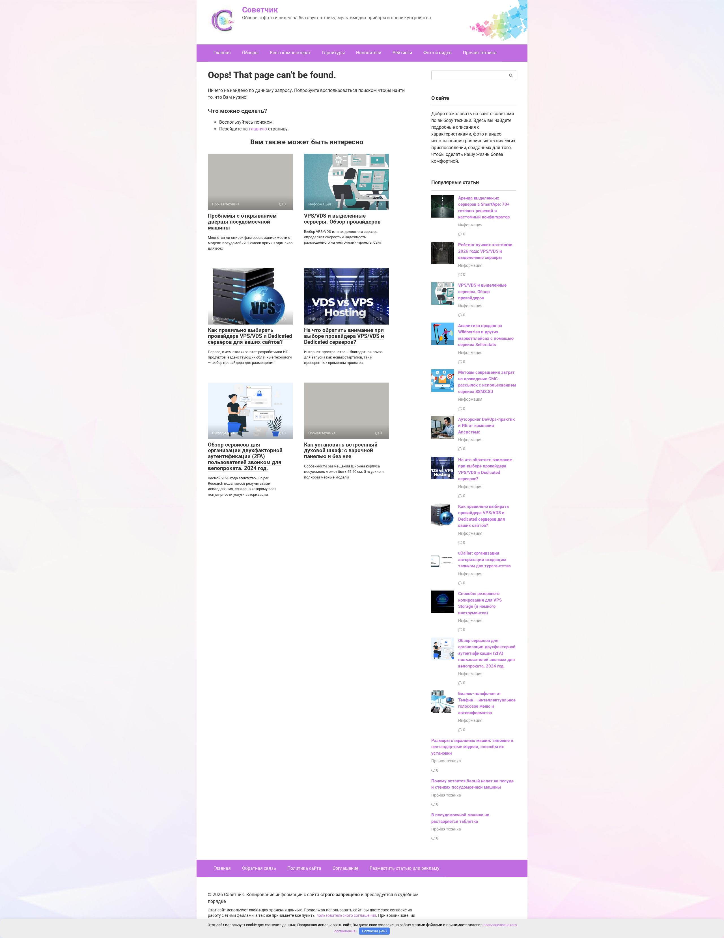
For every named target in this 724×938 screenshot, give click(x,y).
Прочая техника (480, 52)
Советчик (260, 9)
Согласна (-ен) (374, 931)
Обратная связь (259, 868)
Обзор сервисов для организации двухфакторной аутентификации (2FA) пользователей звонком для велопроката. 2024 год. (245, 456)
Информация (470, 225)
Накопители (368, 52)
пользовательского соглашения (346, 915)
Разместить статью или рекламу (404, 868)
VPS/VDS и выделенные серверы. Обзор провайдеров (342, 219)
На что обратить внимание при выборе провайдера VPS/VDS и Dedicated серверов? (344, 336)
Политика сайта (304, 868)
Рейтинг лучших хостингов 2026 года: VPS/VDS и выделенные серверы (485, 251)
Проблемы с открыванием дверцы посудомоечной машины (242, 222)
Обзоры (250, 52)
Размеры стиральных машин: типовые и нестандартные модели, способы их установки (472, 747)
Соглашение (345, 868)
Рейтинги (402, 52)
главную (258, 129)
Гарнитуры (333, 52)
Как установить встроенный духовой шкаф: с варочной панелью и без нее (341, 450)
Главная (222, 52)
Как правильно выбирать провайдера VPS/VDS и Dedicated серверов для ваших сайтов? (250, 336)
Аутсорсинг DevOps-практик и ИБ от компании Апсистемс (486, 426)
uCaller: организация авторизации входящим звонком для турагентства (484, 559)
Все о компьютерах (290, 52)
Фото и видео (437, 52)
